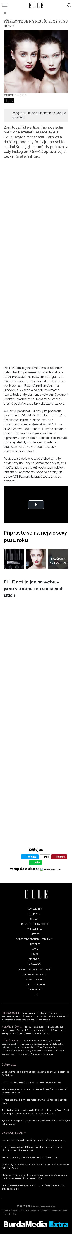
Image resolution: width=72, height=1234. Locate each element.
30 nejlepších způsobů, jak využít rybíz (41, 1047)
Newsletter (34, 909)
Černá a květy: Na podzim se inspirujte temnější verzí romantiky (34, 1140)
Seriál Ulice (58, 1030)
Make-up (29, 13)
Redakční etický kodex (34, 924)
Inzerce (34, 934)
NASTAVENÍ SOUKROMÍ (35, 974)
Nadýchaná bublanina (42, 1054)
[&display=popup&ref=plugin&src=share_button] (6, 100)
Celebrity (34, 959)
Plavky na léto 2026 (12, 1033)
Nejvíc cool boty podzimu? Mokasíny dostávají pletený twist (32, 1082)
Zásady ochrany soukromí (34, 969)
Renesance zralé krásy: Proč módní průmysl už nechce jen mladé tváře (35, 1101)
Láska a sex (34, 964)
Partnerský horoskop (12, 1016)
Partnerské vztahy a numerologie (33, 1030)
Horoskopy (35, 989)
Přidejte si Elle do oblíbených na (39, 115)
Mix (36, 994)
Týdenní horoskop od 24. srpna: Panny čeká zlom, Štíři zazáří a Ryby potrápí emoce (36, 1122)
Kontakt (35, 919)
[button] (36, 504)
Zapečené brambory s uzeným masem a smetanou (28, 1050)
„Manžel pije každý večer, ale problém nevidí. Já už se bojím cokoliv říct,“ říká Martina (35, 1166)
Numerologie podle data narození (18, 1019)
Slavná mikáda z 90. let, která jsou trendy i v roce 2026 (29, 1157)
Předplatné (34, 914)
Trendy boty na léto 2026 (36, 1033)
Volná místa (34, 929)
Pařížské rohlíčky (10, 1047)
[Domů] (36, 894)
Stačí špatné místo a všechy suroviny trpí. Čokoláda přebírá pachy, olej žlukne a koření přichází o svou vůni (35, 1177)
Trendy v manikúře (33, 1026)
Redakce (8, 95)
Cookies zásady (35, 979)
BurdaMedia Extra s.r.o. (43, 1206)
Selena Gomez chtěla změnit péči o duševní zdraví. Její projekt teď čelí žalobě (35, 1073)
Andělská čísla (47, 1016)
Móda (34, 949)
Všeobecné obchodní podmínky (34, 939)
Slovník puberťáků (49, 1013)
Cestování (62, 1016)
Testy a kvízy (31, 1016)
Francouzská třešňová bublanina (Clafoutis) (41, 1044)
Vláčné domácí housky (35, 1040)
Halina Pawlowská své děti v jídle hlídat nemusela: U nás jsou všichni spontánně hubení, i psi (32, 1149)
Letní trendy (43, 1019)
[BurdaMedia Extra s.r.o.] (36, 1224)
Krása (15, 13)
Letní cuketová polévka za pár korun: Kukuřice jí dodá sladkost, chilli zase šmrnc (33, 1187)
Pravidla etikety (29, 1013)
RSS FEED (35, 944)
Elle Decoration (35, 984)
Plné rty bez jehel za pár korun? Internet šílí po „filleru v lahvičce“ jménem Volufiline (34, 1091)
